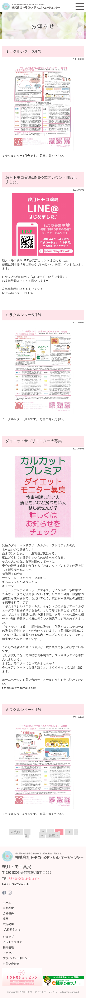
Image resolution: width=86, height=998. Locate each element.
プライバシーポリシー (16, 958)
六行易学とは (12, 929)
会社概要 (8, 913)
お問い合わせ (11, 963)
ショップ (8, 936)
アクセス (8, 952)
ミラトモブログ (12, 942)
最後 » (53, 835)
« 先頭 (15, 832)
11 (68, 832)
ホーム (7, 902)
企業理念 (8, 907)
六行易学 (8, 924)
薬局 (5, 918)
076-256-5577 (24, 878)
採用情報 (8, 947)
